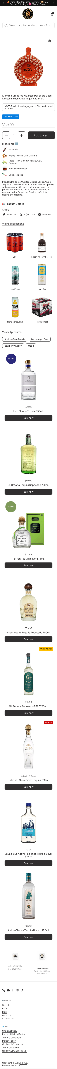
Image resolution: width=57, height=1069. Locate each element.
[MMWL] (27, 14)
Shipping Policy (9, 1030)
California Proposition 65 (14, 1050)
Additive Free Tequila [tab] (15, 339)
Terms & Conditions (11, 1037)
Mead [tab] (31, 345)
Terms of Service (10, 1047)
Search (5, 1005)
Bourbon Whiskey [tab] (13, 345)
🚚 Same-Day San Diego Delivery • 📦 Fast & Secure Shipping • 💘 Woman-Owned (28, 3)
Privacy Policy (9, 1040)
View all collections (13, 223)
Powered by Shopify (12, 1065)
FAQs (4, 1008)
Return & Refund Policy (13, 1034)
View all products (11, 332)
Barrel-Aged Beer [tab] (39, 339)
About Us (6, 1015)
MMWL (23, 1062)
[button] (52, 14)
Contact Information (12, 1044)
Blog (4, 1011)
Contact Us (8, 1018)
